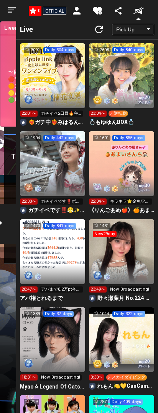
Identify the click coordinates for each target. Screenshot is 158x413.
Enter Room (52, 82)
